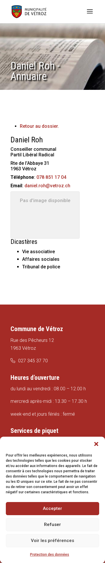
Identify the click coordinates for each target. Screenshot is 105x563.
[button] (96, 444)
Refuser (52, 524)
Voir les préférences (52, 540)
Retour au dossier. (39, 126)
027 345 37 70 (33, 360)
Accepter (52, 508)
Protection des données (49, 554)
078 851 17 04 (51, 177)
